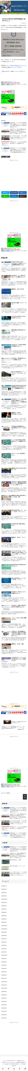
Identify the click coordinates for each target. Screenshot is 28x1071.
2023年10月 (4, 955)
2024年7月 (4, 938)
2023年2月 (4, 975)
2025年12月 (4, 899)
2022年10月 (4, 988)
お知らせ (4, 156)
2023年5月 (4, 968)
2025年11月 (4, 902)
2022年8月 (4, 994)
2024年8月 (4, 935)
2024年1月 (4, 952)
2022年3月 (4, 1011)
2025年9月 (4, 905)
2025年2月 (4, 919)
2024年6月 (4, 942)
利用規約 (18, 1062)
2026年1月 (4, 895)
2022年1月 (4, 1018)
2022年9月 (4, 991)
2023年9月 (4, 958)
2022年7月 (4, 998)
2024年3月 (4, 948)
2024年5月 (4, 945)
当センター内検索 (5, 793)
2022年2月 (4, 1014)
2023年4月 (4, 971)
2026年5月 (4, 889)
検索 (24, 796)
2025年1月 (4, 922)
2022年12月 (4, 981)
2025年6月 (4, 912)
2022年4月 (4, 1008)
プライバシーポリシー (11, 1062)
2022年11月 (4, 985)
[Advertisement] (14, 175)
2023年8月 (4, 961)
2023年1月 (4, 978)
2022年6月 (4, 1001)
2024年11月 (4, 925)
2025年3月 (4, 915)
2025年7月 (4, 909)
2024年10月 (4, 928)
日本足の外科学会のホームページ (18, 65)
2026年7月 (4, 886)
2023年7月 (4, 965)
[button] (25, 491)
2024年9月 (4, 932)
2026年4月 (4, 892)
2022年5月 (4, 1004)
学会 (9, 156)
